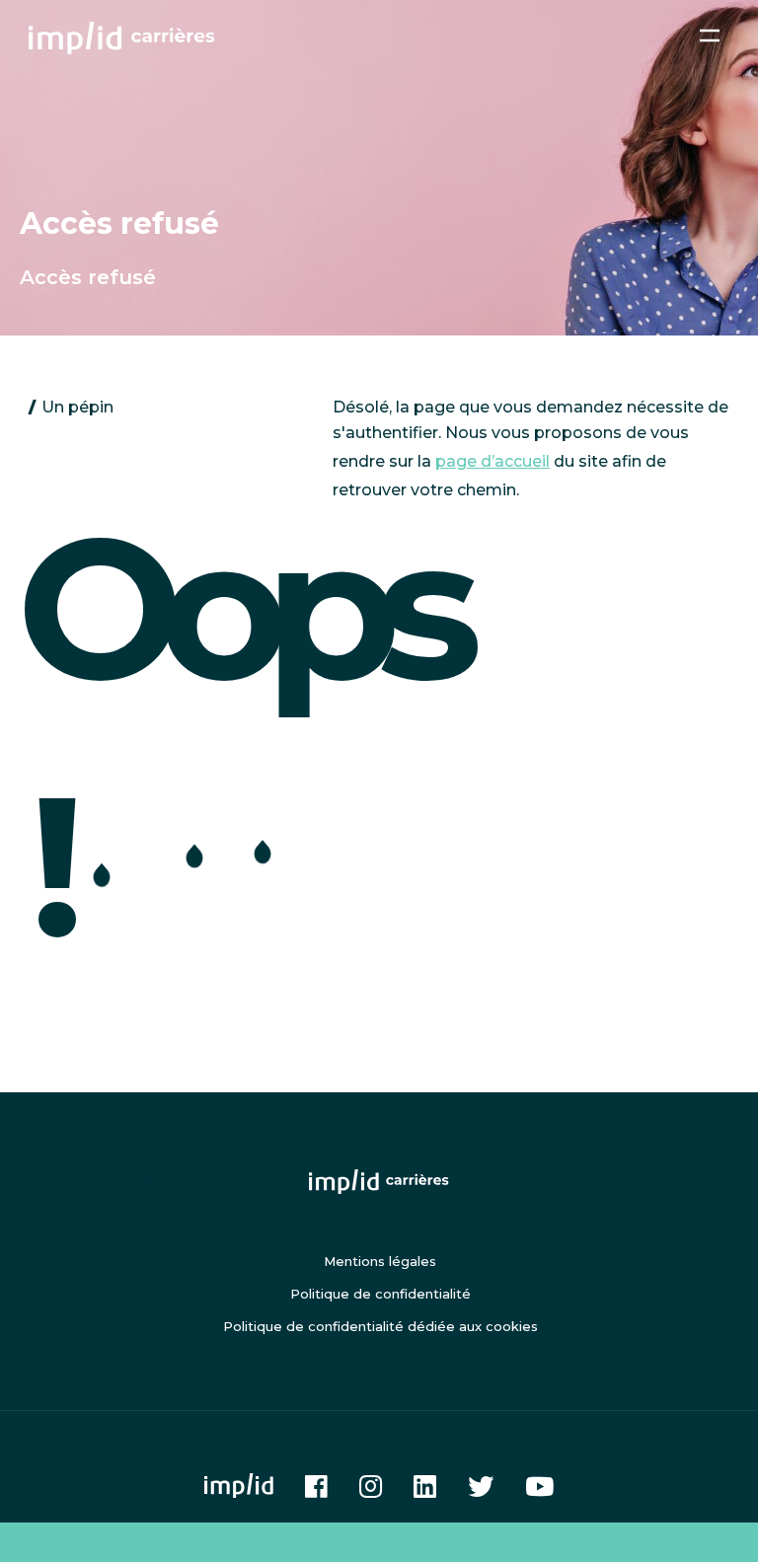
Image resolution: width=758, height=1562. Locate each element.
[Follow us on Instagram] (370, 1486)
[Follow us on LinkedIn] (425, 1486)
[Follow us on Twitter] (480, 1486)
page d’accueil (492, 461)
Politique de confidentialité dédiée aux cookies (380, 1326)
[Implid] (239, 1485)
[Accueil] (129, 38)
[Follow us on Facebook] (316, 1486)
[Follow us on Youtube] (539, 1486)
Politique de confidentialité (380, 1294)
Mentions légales (380, 1261)
